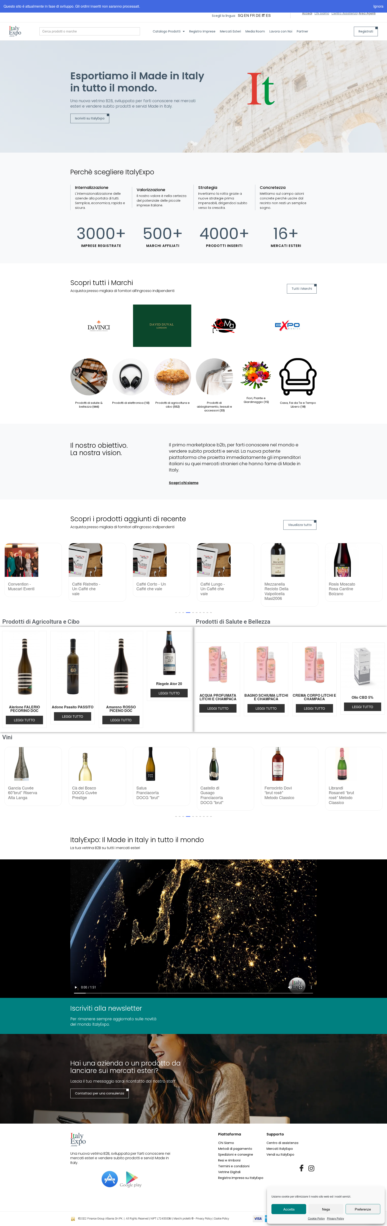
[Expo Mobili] (225, 326)
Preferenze (363, 1209)
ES (268, 15)
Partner (302, 31)
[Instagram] (311, 1168)
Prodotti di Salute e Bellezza (233, 621)
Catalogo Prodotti (167, 31)
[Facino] (287, 326)
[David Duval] (99, 326)
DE (258, 15)
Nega (326, 1209)
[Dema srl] (162, 326)
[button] (176, 612)
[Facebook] (301, 1168)
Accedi (307, 13)
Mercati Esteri (230, 31)
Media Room (255, 31)
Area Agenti (367, 13)
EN (246, 15)
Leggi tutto (24, 720)
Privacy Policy (335, 1218)
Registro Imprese (202, 31)
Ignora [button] (378, 6)
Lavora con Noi (280, 31)
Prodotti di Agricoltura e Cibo (41, 621)
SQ (240, 15)
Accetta (289, 1209)
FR (252, 15)
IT (263, 15)
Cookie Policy (316, 1218)
